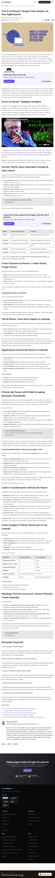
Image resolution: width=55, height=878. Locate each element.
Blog (7, 5)
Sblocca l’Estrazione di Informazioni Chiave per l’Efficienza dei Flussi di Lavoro (24, 717)
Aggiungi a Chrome (46, 874)
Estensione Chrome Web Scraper (9, 814)
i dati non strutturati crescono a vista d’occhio (23, 88)
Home (3, 5)
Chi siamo (30, 849)
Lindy (18, 182)
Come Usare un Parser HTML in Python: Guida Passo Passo (19, 713)
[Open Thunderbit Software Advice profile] (14, 798)
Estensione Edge (5, 817)
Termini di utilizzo (32, 852)
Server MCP (4, 830)
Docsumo (14, 510)
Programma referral (32, 840)
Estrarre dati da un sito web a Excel (9, 852)
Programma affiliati (32, 836)
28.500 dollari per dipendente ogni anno (13, 387)
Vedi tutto (30, 824)
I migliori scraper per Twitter (8, 846)
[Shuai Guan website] (16, 722)
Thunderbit (4, 97)
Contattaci (30, 859)
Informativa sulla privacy (33, 856)
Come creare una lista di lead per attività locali (12, 849)
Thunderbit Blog (8, 360)
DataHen (49, 515)
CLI (3, 827)
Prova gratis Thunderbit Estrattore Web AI (13, 483)
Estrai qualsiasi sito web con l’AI (9, 836)
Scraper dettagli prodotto (34, 820)
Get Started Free (9, 202)
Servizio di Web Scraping (33, 846)
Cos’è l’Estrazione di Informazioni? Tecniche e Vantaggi (18, 715)
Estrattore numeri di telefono (34, 817)
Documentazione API (33, 843)
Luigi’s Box (19, 195)
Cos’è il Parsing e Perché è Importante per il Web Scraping (19, 708)
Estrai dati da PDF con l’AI (7, 843)
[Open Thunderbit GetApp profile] (6, 798)
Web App (4, 820)
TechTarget (27, 345)
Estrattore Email (31, 814)
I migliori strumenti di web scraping (9, 840)
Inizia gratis (8, 81)
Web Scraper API (5, 824)
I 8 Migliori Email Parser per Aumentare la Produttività (17, 710)
